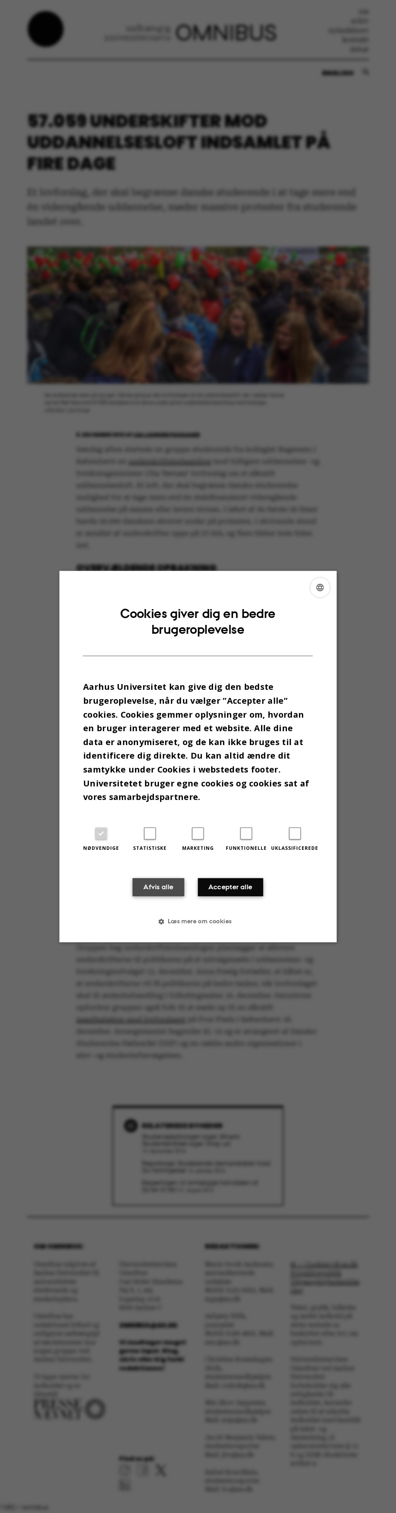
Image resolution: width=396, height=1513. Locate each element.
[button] (198, 921)
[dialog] (198, 757)
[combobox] (320, 587)
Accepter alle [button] (230, 887)
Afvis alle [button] (158, 887)
